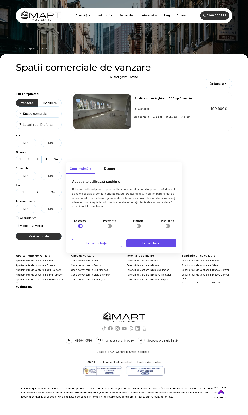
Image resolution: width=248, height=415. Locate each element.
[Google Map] (144, 328)
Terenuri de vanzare (140, 255)
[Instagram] (117, 328)
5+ (56, 159)
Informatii (148, 15)
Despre (101, 351)
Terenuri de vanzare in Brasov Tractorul (148, 274)
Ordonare (217, 83)
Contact (182, 15)
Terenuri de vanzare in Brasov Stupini (147, 279)
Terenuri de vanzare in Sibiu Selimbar (147, 269)
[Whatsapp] (130, 328)
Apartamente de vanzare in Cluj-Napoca (38, 269)
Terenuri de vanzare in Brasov (143, 265)
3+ (53, 192)
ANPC (91, 362)
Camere (21, 152)
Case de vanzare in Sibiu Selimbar (90, 274)
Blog (167, 15)
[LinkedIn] (137, 328)
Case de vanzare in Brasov (86, 265)
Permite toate (151, 243)
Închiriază (103, 15)
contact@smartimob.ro (119, 340)
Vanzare (27, 103)
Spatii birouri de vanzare (198, 255)
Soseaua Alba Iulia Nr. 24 (163, 340)
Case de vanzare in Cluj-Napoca (89, 269)
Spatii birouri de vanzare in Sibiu (200, 265)
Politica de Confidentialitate (116, 362)
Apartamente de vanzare (33, 255)
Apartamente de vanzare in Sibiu (34, 260)
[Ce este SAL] (102, 371)
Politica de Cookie (149, 362)
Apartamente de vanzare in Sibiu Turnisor (39, 274)
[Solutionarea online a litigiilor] (145, 371)
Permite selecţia (96, 243)
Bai (18, 184)
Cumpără (81, 15)
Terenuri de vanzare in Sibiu (142, 260)
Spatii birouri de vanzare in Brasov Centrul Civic (205, 276)
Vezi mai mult (25, 286)
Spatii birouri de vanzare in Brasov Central (205, 269)
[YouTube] (124, 328)
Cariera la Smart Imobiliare (132, 351)
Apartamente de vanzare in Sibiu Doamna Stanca (39, 281)
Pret (18, 135)
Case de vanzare (82, 255)
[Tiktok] (103, 328)
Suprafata (22, 168)
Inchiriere (50, 103)
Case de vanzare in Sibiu (85, 260)
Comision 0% (28, 217)
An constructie (25, 201)
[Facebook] (110, 328)
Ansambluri (127, 15)
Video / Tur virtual (31, 225)
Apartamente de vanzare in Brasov (35, 265)
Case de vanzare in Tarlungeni (88, 279)
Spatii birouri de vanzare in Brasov (201, 260)
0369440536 (83, 340)
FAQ (111, 351)
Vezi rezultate (39, 236)
